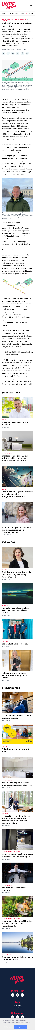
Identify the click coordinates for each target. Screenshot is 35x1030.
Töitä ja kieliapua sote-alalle (15, 644)
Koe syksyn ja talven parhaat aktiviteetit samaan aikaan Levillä (15, 610)
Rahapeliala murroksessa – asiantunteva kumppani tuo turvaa (15, 675)
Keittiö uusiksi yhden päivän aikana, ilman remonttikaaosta (17, 783)
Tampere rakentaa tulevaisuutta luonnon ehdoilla (17, 958)
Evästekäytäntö (17, 1007)
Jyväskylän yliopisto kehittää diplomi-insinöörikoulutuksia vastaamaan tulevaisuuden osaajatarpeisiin (16, 819)
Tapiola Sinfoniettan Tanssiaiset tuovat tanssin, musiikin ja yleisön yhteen (17, 574)
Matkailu (5, 605)
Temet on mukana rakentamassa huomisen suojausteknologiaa (17, 855)
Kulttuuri (5, 569)
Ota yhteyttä (17, 1005)
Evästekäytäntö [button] (25, 1022)
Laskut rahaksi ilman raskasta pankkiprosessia (16, 716)
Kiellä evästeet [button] (8, 1027)
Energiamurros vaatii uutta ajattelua (15, 423)
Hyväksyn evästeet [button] (20, 1027)
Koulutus (5, 813)
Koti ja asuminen (7, 453)
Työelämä (30, 13)
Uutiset (4, 13)
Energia (4, 19)
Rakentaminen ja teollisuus (17, 13)
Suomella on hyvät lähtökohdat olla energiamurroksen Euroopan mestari (17, 530)
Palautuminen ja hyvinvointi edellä (15, 750)
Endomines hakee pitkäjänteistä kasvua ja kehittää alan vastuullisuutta (17, 923)
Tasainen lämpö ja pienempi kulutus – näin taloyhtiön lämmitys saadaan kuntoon (15, 458)
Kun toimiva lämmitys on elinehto (14, 889)
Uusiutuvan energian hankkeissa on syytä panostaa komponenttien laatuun (17, 494)
